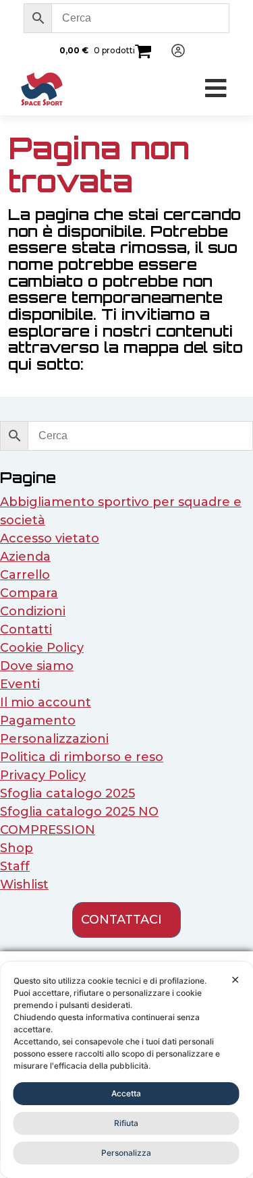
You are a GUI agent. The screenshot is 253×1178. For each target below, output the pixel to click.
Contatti (26, 629)
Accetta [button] (126, 1093)
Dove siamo (37, 665)
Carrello (25, 574)
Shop (16, 848)
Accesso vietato (49, 538)
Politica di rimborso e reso (81, 757)
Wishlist (24, 884)
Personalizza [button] (126, 1153)
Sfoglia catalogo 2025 (67, 793)
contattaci (121, 919)
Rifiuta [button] (126, 1123)
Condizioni (32, 611)
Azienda (25, 556)
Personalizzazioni (54, 738)
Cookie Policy (42, 647)
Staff (15, 866)
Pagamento (38, 720)
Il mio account (45, 702)
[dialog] (126, 1069)
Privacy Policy (43, 775)
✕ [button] (235, 979)
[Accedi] (172, 51)
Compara (29, 593)
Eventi (20, 684)
